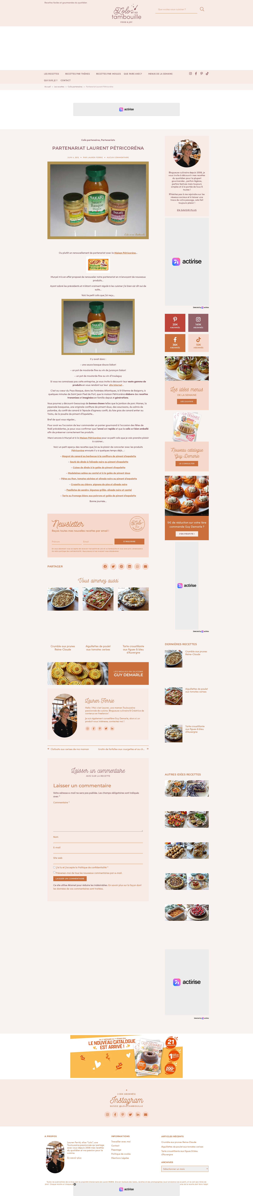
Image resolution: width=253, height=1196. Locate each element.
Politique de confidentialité (92, 867)
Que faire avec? (133, 73)
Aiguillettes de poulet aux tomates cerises (98, 647)
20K (175, 324)
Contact (66, 80)
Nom (55, 837)
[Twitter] (106, 728)
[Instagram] (190, 73)
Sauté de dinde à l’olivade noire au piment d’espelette (99, 461)
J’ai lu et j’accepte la (82, 867)
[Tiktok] (207, 73)
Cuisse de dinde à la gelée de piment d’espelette (99, 467)
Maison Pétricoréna (125, 252)
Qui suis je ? (51, 80)
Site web (57, 858)
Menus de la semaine (160, 73)
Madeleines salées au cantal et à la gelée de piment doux (99, 472)
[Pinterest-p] (201, 73)
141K (198, 324)
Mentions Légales (120, 1157)
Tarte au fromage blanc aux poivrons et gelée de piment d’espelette (99, 495)
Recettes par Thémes (77, 73)
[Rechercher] (202, 9)
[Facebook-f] (196, 73)
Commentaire (61, 802)
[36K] (175, 339)
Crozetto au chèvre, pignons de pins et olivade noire (99, 484)
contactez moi (116, 721)
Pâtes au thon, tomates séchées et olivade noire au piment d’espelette (99, 478)
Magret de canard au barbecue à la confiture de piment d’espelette (99, 456)
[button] (105, 566)
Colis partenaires (90, 139)
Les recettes (51, 73)
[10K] (198, 339)
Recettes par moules (108, 73)
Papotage (116, 1149)
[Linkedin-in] (112, 728)
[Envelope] (145, 1114)
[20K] (175, 319)
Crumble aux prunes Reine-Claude (63, 647)
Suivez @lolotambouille (126, 1106)
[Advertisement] (126, 48)
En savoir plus (187, 210)
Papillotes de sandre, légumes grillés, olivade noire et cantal (99, 489)
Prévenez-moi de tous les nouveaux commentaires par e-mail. (89, 873)
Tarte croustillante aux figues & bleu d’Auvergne (133, 649)
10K (198, 344)
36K (175, 344)
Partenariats (108, 139)
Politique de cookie (120, 1153)
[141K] (198, 319)
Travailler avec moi (121, 1141)
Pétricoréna (77, 450)
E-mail (56, 847)
